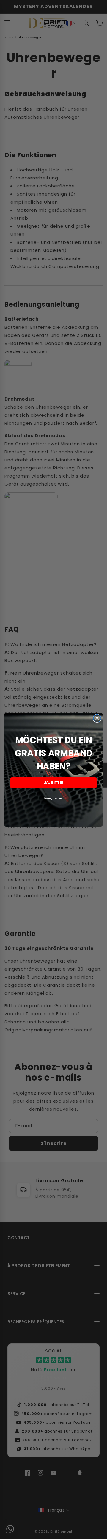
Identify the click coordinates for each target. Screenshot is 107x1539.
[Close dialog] (97, 718)
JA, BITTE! (54, 782)
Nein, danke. (53, 798)
